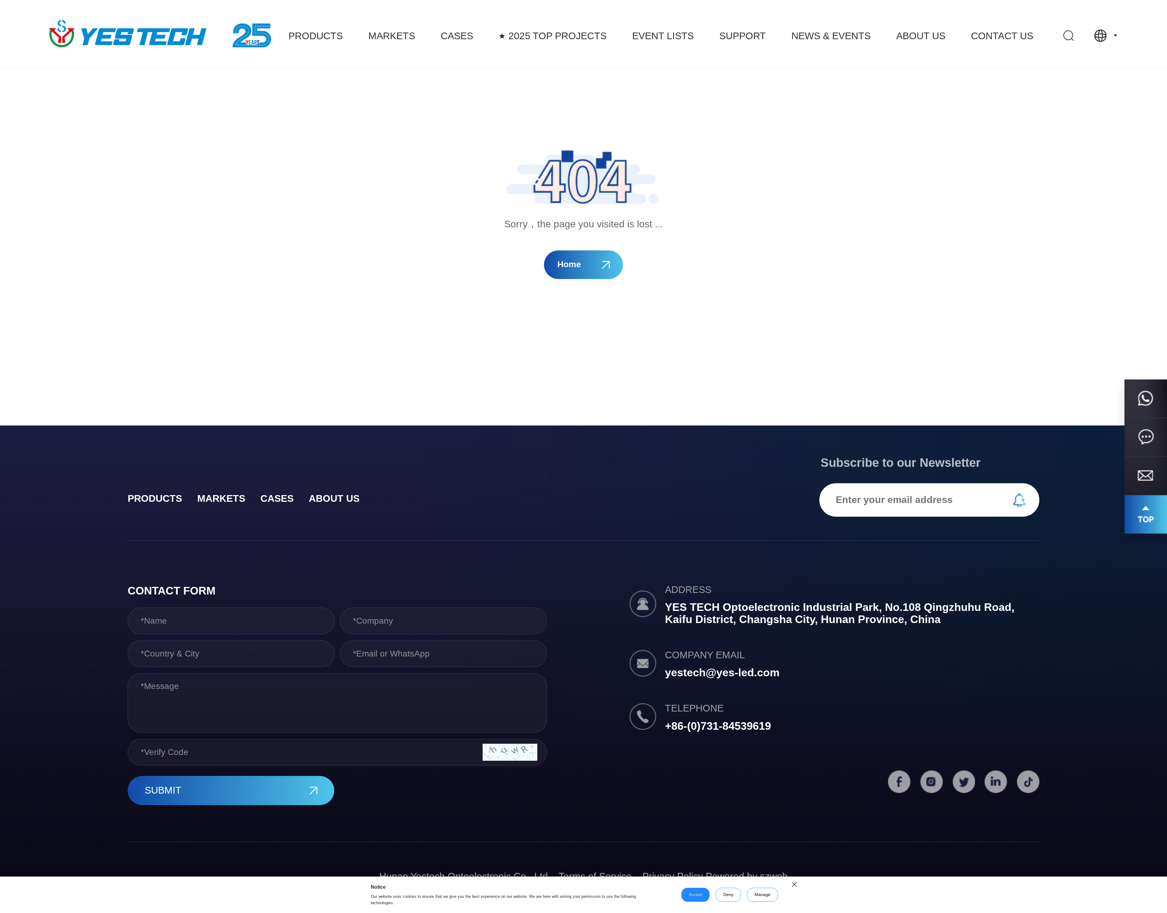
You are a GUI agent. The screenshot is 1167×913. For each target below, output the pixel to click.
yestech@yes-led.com (722, 672)
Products (315, 35)
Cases (277, 498)
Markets (391, 35)
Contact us (1002, 35)
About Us (920, 35)
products (155, 498)
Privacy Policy (672, 876)
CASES (457, 35)
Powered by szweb (747, 876)
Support (742, 35)
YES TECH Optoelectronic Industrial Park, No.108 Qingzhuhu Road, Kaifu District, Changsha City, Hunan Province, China (839, 613)
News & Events (831, 35)
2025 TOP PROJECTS (557, 35)
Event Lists (663, 35)
